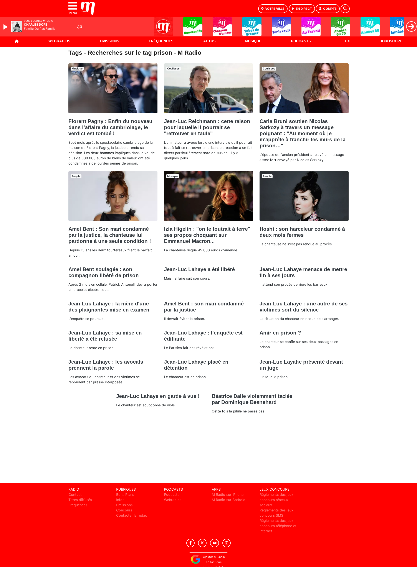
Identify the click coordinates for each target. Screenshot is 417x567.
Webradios (59, 41)
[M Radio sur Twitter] (202, 543)
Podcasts (301, 41)
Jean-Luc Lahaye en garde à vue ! (158, 396)
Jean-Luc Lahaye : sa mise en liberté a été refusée (105, 336)
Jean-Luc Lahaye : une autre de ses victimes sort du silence (304, 307)
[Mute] (79, 26)
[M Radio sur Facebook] (190, 543)
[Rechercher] (345, 8)
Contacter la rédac (131, 515)
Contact (75, 494)
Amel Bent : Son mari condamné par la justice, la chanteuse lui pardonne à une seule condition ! (109, 235)
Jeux (345, 41)
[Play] (6, 27)
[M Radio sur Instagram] (226, 543)
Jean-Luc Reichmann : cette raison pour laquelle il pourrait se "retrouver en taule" (207, 127)
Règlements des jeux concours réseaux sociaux (276, 499)
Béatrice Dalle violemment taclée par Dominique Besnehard (252, 399)
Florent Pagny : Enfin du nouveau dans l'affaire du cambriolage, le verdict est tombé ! (110, 127)
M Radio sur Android (228, 500)
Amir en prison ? (280, 333)
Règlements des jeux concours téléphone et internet (278, 525)
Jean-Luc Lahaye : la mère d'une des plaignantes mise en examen (108, 307)
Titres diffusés (80, 500)
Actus (209, 41)
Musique (253, 41)
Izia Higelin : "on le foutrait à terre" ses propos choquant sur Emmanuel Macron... (207, 235)
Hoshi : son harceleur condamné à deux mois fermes (302, 232)
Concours (124, 510)
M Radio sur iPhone (227, 494)
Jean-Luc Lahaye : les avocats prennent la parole (105, 365)
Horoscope (390, 41)
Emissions (109, 41)
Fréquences (161, 41)
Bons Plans (125, 494)
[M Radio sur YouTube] (214, 543)
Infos (120, 500)
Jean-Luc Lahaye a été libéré (199, 269)
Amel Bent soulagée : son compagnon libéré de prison (103, 272)
